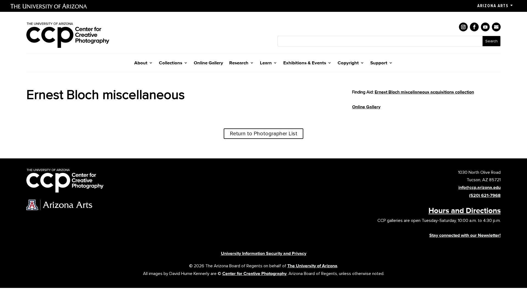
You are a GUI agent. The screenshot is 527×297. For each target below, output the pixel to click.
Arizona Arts (492, 5)
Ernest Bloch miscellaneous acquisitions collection (424, 92)
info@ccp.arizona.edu (479, 187)
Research (238, 63)
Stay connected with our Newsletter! (465, 235)
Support (378, 63)
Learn (266, 63)
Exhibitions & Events (304, 63)
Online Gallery (208, 63)
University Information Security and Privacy (263, 253)
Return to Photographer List (263, 133)
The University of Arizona (312, 265)
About (140, 63)
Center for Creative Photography (254, 273)
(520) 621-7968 (485, 195)
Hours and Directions (464, 210)
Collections (170, 63)
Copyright (348, 63)
